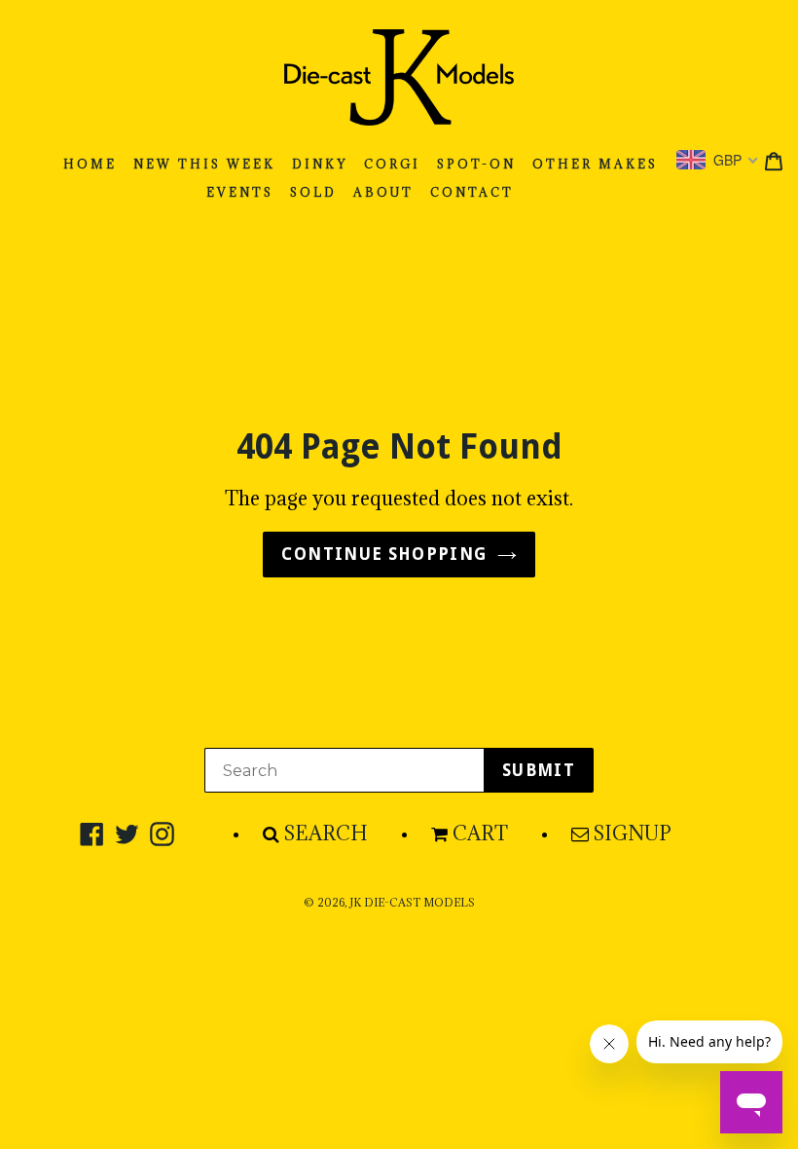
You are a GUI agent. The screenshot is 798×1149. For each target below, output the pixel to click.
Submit (538, 770)
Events (239, 192)
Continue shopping (384, 554)
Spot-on (476, 164)
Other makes (595, 164)
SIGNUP (632, 833)
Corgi (392, 164)
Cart (480, 833)
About (383, 192)
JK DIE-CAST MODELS (412, 902)
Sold (313, 192)
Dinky (319, 164)
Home (90, 164)
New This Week (204, 164)
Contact (472, 192)
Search (326, 833)
